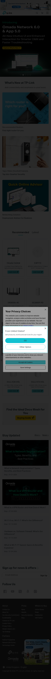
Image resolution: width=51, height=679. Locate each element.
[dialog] (25, 339)
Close (45, 328)
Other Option (25, 347)
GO (25, 340)
